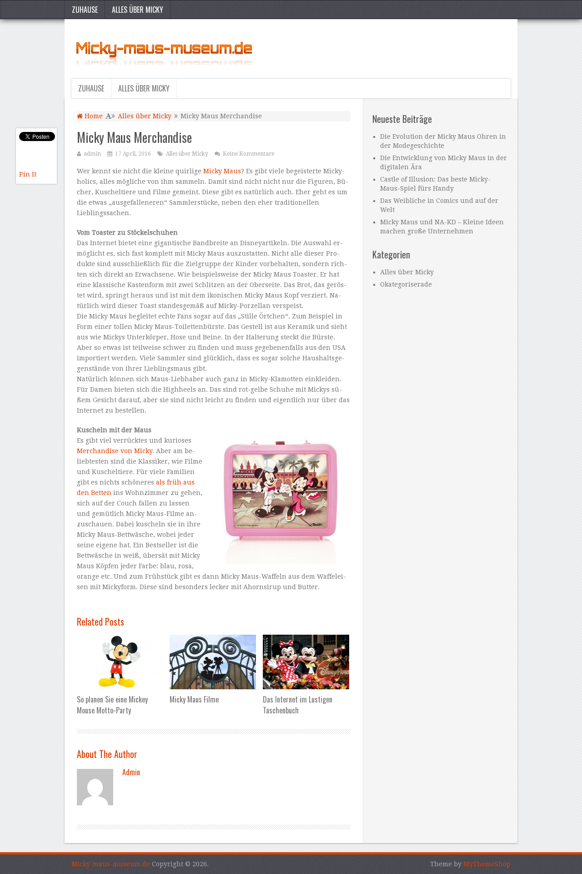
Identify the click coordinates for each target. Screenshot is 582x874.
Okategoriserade (406, 284)
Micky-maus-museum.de (110, 864)
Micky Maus (222, 171)
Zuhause (85, 9)
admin (92, 154)
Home (93, 116)
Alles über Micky (137, 9)
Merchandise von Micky (114, 451)
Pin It (27, 174)
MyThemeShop (487, 864)
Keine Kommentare (248, 154)
